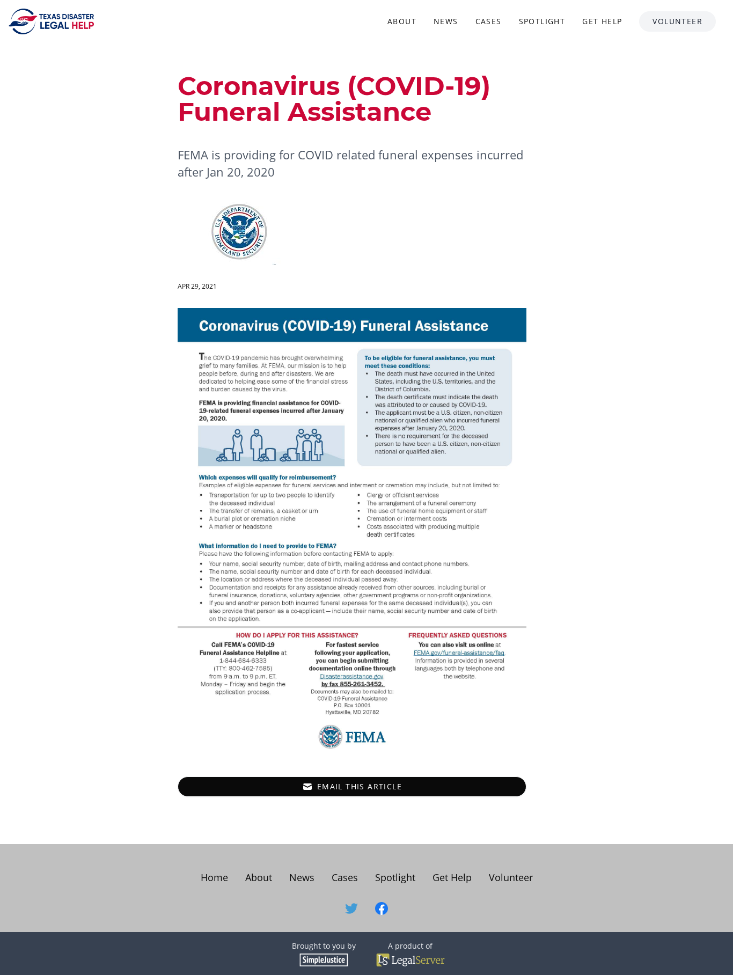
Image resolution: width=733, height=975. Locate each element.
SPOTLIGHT (542, 21)
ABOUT (401, 21)
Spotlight (395, 877)
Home (214, 877)
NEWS (446, 21)
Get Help (452, 877)
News (301, 877)
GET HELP (602, 21)
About (258, 877)
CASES (488, 21)
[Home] (51, 21)
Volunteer (511, 877)
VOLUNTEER (677, 21)
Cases (345, 877)
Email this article (359, 786)
